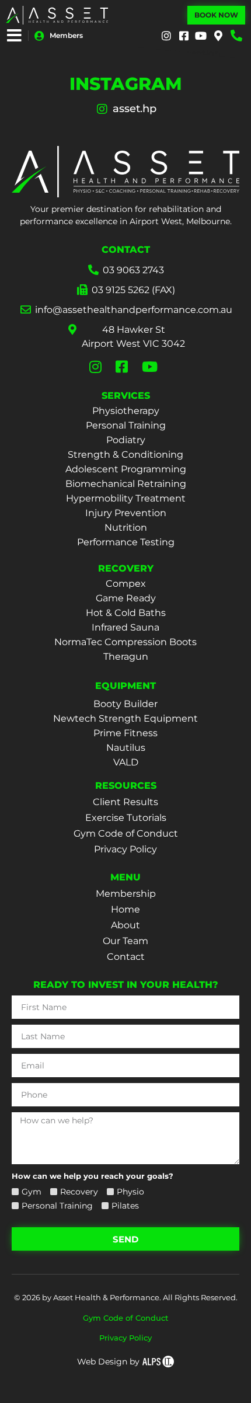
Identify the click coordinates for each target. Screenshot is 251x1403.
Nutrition (125, 527)
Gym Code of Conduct (126, 833)
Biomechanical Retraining (125, 483)
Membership (126, 893)
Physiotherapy (125, 410)
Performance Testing (126, 542)
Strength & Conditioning (125, 454)
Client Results (125, 801)
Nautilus (125, 747)
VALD (125, 762)
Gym (31, 1192)
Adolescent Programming (125, 469)
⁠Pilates (125, 1206)
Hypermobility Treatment (126, 498)
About (125, 925)
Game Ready (126, 598)
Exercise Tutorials (125, 817)
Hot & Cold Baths (126, 612)
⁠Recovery (79, 1192)
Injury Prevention (125, 512)
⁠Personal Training (57, 1206)
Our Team (125, 940)
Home (125, 909)
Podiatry (125, 439)
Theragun (125, 656)
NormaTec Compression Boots (125, 641)
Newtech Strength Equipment (125, 718)
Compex (126, 583)
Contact (126, 956)
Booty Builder (125, 703)
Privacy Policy (125, 849)
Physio (130, 1192)
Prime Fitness (125, 733)
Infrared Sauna (125, 627)
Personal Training (126, 425)
